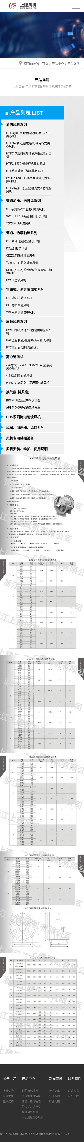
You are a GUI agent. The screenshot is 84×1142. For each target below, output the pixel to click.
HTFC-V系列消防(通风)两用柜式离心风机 (28, 144)
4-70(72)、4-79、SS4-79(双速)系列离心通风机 (29, 366)
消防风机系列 (16, 124)
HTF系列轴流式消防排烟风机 (24, 171)
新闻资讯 (55, 1078)
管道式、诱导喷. (31, 1106)
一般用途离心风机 (32, 1117)
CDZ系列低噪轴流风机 (20, 255)
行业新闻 (54, 1096)
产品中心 (58, 63)
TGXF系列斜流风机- (19, 223)
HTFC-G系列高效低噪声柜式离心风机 (28, 154)
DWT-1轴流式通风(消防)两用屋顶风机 (28, 331)
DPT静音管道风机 (17, 305)
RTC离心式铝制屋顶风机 (22, 347)
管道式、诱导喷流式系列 (25, 289)
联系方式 (73, 1090)
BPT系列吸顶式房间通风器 (23, 400)
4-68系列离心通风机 (19, 375)
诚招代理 (73, 1096)
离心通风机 (14, 356)
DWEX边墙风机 (16, 280)
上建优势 (8, 1090)
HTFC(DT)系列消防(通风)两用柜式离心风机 (28, 134)
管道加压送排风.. (32, 1096)
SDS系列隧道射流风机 (23, 416)
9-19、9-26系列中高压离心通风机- (28, 382)
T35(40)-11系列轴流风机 (22, 262)
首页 (45, 63)
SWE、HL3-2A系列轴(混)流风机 (26, 216)
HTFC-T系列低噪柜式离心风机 (25, 163)
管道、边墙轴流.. (32, 1101)
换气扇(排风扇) (17, 391)
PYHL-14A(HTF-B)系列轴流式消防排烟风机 (28, 179)
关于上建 (9, 1078)
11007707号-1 (61, 1133)
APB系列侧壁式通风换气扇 (23, 407)
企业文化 (8, 1096)
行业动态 (54, 1101)
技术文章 (54, 1090)
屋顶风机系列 (16, 321)
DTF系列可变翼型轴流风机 (23, 241)
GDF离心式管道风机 (19, 298)
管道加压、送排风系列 (23, 200)
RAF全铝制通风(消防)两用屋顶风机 (28, 340)
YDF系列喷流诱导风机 (20, 312)
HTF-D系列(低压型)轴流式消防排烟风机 (28, 189)
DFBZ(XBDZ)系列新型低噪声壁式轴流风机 (29, 271)
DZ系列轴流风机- (17, 248)
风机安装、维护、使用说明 (27, 448)
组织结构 (8, 1101)
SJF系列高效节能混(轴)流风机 (25, 209)
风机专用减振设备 (20, 438)
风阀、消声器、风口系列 (25, 427)
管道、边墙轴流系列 (21, 232)
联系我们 (74, 1078)
